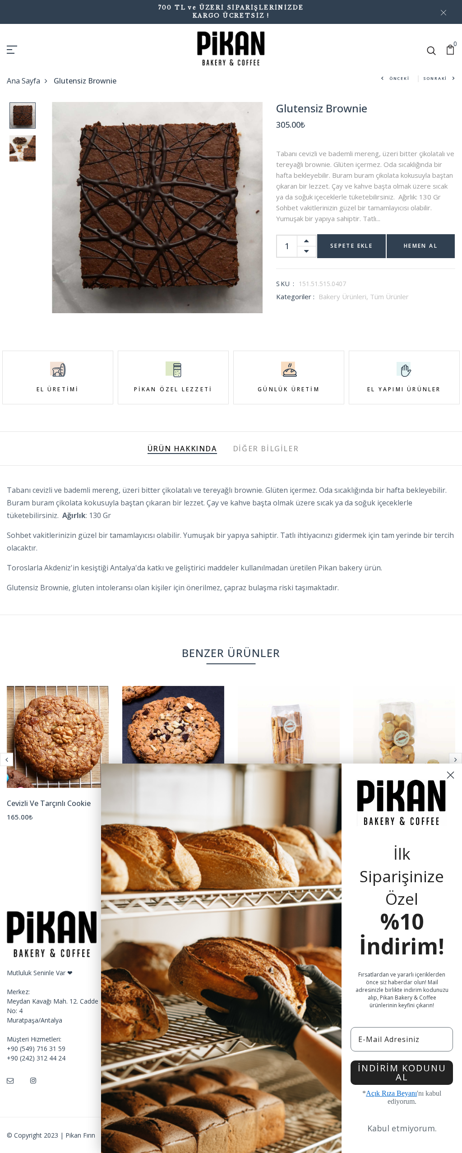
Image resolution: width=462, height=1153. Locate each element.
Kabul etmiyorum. (402, 1128)
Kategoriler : (295, 296)
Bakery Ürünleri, (344, 296)
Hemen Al (421, 246)
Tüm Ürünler (389, 296)
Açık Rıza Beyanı (391, 1093)
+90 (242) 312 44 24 (36, 1058)
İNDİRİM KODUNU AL (402, 1072)
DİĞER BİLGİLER (266, 449)
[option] (22, 118)
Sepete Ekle (351, 246)
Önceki (399, 78)
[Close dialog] (450, 775)
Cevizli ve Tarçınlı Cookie (49, 803)
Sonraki (435, 78)
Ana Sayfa (23, 81)
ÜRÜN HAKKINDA (182, 449)
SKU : (285, 283)
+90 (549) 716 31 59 (36, 1048)
